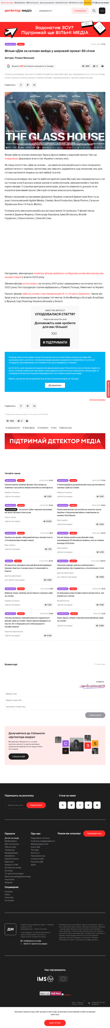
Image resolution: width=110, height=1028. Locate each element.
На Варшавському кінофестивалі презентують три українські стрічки (80, 594)
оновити (100, 681)
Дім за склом (66, 428)
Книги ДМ (35, 847)
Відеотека (9, 862)
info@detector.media (32, 941)
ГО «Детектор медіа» (100, 3)
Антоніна (87, 3)
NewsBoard (10, 856)
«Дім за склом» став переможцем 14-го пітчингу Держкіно (56, 293)
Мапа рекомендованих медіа (18, 876)
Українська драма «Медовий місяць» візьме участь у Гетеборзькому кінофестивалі (29, 538)
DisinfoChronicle (61, 3)
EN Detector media (76, 3)
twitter (7, 894)
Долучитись (55, 385)
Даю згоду (55, 1023)
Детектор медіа (7, 3)
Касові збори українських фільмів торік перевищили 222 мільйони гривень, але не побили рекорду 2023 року (80, 540)
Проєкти (10, 833)
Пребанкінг (10, 850)
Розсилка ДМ (37, 862)
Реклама (35, 850)
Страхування (80, 11)
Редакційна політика (40, 838)
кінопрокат (43, 428)
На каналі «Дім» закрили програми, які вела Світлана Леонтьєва (28, 511)
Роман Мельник (24, 58)
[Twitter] (27, 85)
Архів (33, 864)
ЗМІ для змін (10, 847)
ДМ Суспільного (32, 3)
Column (18, 561)
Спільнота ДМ (18, 756)
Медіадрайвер (11, 853)
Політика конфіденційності (43, 841)
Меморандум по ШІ (39, 844)
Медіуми (8, 882)
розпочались (30, 283)
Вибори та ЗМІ (11, 864)
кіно (54, 428)
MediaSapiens (19, 3)
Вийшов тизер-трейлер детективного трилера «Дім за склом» (29, 594)
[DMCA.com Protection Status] (45, 995)
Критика (9, 561)
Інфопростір (10, 44)
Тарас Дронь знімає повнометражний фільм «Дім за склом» (80, 619)
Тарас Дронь (29, 428)
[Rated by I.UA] (66, 995)
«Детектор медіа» (97, 399)
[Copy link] (34, 85)
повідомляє (11, 158)
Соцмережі (12, 887)
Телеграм (9, 897)
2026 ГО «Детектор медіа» (35, 944)
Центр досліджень (47, 3)
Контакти (35, 853)
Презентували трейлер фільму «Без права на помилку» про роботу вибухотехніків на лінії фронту (29, 486)
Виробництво (63, 614)
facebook (9, 891)
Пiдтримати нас (94, 833)
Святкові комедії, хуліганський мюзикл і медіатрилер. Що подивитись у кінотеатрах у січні (80, 566)
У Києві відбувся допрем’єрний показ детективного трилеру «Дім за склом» (81, 486)
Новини (21, 44)
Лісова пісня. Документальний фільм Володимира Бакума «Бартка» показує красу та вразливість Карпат (28, 568)
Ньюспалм (9, 879)
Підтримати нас (38, 856)
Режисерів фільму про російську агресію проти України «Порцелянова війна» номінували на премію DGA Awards (79, 512)
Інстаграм (9, 900)
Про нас (36, 833)
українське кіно (14, 428)
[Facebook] (21, 85)
